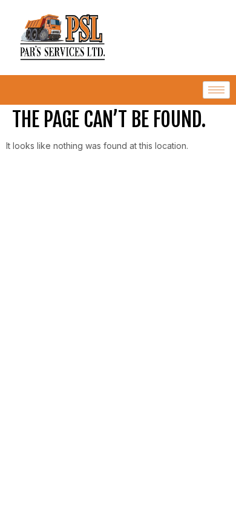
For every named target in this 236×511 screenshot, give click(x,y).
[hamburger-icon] (216, 90)
